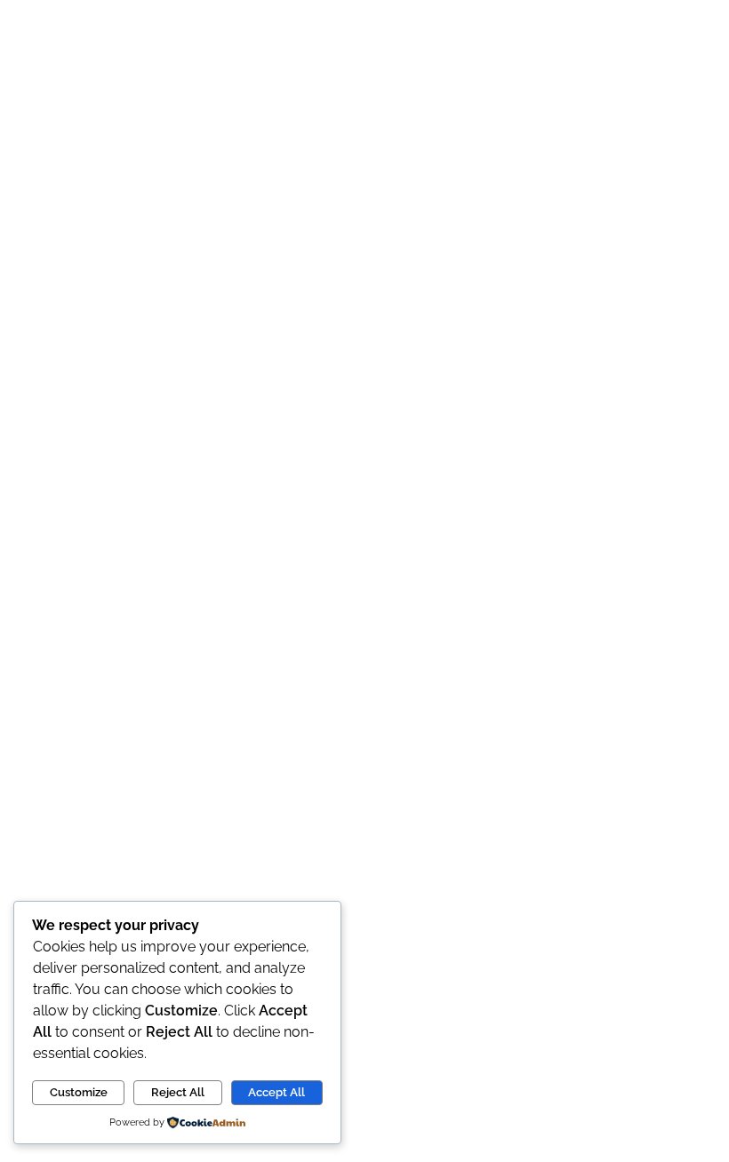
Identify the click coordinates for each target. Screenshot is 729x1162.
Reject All (177, 1092)
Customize (79, 1092)
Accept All (276, 1092)
